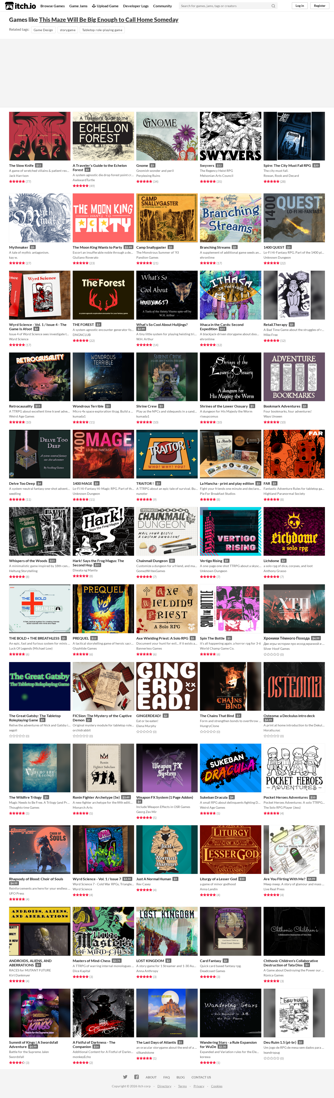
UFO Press (16, 893)
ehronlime (207, 257)
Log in (300, 6)
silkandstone (145, 1052)
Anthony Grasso (275, 571)
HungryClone (209, 726)
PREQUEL (81, 638)
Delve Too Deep (22, 483)
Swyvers (207, 165)
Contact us (201, 1077)
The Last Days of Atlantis (156, 1042)
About (151, 1077)
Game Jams (78, 6)
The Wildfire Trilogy (25, 797)
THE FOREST (83, 324)
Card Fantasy (210, 960)
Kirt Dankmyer (19, 975)
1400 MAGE (82, 483)
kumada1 (79, 416)
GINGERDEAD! (148, 715)
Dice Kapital (81, 971)
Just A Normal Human (153, 879)
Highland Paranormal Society (284, 493)
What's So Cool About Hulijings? (162, 324)
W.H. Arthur (145, 339)
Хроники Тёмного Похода (287, 638)
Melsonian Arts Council (216, 176)
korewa (205, 1057)
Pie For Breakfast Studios (217, 493)
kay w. (13, 257)
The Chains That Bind (217, 715)
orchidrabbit (82, 730)
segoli (13, 730)
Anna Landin (209, 889)
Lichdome (271, 560)
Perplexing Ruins (148, 176)
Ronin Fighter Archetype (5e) (96, 797)
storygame (67, 30)
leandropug (272, 1052)
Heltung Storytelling (23, 571)
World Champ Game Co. (217, 648)
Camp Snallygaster (151, 247)
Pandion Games (147, 257)
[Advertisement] (167, 73)
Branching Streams (215, 247)
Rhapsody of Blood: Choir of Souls (36, 879)
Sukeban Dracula (213, 797)
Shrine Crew (146, 406)
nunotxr (142, 493)
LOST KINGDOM (150, 960)
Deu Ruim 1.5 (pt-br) (280, 1042)
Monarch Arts (82, 807)
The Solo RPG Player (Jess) (282, 807)
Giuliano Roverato (85, 257)
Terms (182, 1086)
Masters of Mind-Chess (91, 960)
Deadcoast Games (212, 971)
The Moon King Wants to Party (97, 247)
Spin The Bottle (212, 638)
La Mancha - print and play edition (227, 483)
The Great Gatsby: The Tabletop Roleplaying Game (35, 717)
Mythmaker (18, 247)
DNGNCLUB (82, 335)
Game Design (43, 30)
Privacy (199, 1086)
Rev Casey (143, 884)
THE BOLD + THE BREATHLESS (34, 638)
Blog (181, 1077)
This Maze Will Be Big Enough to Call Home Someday (108, 19)
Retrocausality (21, 406)
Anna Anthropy (147, 971)
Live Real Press (274, 889)
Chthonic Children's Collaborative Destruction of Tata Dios (291, 962)
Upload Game (108, 6)
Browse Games (52, 6)
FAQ (166, 1077)
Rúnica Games (274, 975)
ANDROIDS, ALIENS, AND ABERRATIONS (30, 962)
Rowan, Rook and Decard (281, 176)
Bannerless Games (149, 648)
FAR (267, 483)
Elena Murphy (146, 726)
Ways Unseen (273, 416)
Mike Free (271, 335)
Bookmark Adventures (282, 406)
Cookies (216, 1086)
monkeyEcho (82, 1057)
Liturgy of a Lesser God (218, 879)
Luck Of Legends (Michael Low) (30, 648)
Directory (164, 1086)
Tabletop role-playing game (102, 30)
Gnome (142, 165)
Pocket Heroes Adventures (286, 797)
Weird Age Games (21, 416)
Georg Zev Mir (146, 812)
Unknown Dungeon (277, 257)
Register (320, 6)
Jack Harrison (19, 176)
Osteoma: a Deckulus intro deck (289, 715)
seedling (15, 493)
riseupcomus (209, 416)
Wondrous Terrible (88, 406)
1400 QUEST (274, 247)
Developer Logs (136, 6)
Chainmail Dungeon (152, 560)
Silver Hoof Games (277, 648)
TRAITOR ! (145, 483)
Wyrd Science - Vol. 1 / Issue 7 (97, 879)
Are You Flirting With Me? (284, 879)
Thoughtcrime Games (24, 807)
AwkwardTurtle (84, 180)
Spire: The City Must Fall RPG (287, 165)
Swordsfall (16, 1057)
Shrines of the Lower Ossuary (224, 406)
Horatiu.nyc (272, 730)
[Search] (273, 5)
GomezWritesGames (150, 571)
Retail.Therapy (275, 324)
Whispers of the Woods (28, 560)
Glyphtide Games (85, 648)
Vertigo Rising (211, 560)
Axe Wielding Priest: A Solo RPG (162, 638)
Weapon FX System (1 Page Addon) (164, 797)
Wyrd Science (18, 339)
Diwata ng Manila (85, 570)
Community (162, 6)
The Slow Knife (21, 165)
